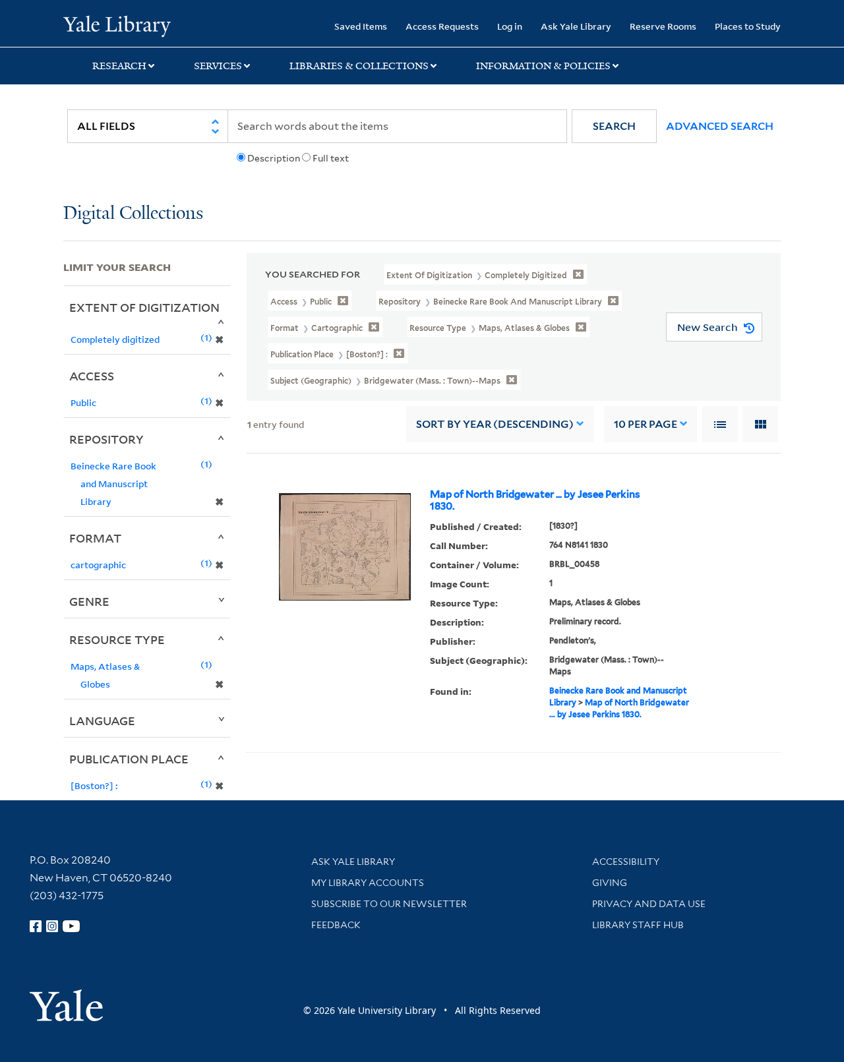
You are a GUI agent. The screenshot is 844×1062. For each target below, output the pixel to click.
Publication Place (129, 759)
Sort (495, 424)
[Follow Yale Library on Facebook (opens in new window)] (36, 926)
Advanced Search (719, 126)
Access (91, 376)
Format (95, 538)
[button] (614, 126)
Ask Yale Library (576, 26)
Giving (609, 882)
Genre (89, 601)
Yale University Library (117, 25)
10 (645, 424)
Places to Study (748, 26)
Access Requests (442, 26)
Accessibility (625, 861)
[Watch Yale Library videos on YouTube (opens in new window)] (71, 926)
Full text (331, 158)
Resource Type (117, 639)
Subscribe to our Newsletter (389, 904)
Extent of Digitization (144, 307)
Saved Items (360, 26)
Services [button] (218, 66)
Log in (509, 26)
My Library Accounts (367, 882)
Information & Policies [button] (543, 66)
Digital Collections (133, 214)
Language (102, 720)
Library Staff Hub (638, 925)
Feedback (336, 925)
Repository (106, 439)
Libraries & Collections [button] (359, 66)
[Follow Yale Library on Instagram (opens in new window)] (52, 926)
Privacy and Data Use (649, 904)
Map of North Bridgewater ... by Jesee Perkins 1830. (535, 500)
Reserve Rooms (663, 26)
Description (273, 158)
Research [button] (119, 66)
